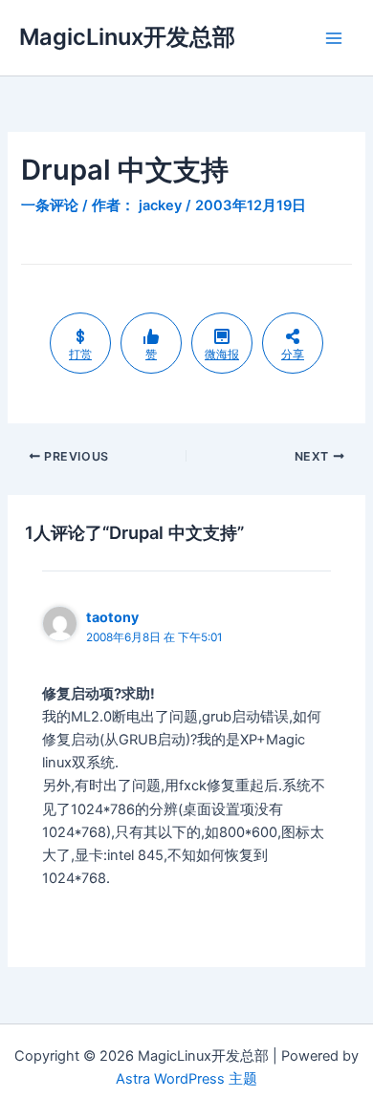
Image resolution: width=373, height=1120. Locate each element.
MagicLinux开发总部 (127, 37)
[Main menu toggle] (334, 38)
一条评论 (49, 205)
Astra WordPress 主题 (186, 1079)
